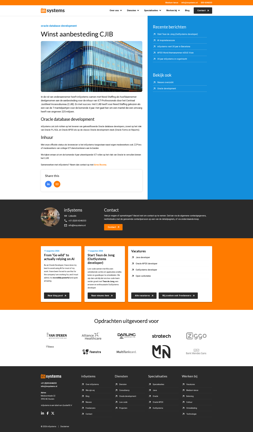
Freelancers (90, 408)
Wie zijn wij (90, 390)
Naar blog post (55, 295)
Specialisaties (151, 10)
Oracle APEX (158, 402)
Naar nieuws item (100, 295)
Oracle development (127, 396)
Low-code (123, 402)
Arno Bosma (100, 164)
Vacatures (190, 384)
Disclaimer (64, 426)
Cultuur (189, 402)
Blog (187, 10)
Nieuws (89, 402)
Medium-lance (171, 3)
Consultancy (124, 390)
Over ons (114, 10)
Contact (201, 10)
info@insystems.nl (189, 3)
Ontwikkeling (191, 408)
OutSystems (158, 408)
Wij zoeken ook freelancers (176, 295)
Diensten (131, 10)
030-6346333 (206, 3)
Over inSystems (92, 384)
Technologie (191, 414)
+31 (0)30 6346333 (49, 383)
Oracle (155, 396)
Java (155, 390)
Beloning (190, 396)
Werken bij (171, 10)
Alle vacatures (142, 295)
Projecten (123, 408)
